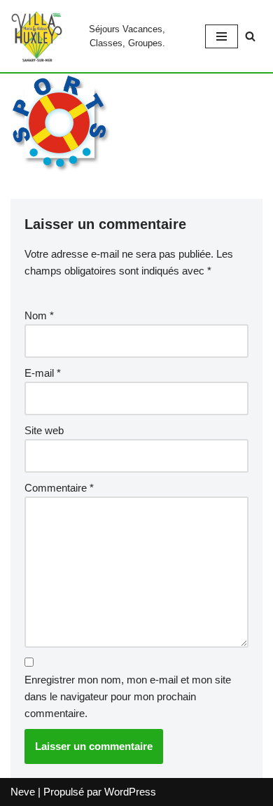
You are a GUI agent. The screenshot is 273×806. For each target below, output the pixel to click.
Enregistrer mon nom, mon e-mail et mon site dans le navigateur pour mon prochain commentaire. (127, 696)
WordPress (130, 792)
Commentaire (59, 488)
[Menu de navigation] (221, 36)
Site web (44, 430)
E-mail (42, 373)
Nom (39, 315)
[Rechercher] (250, 36)
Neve (22, 792)
